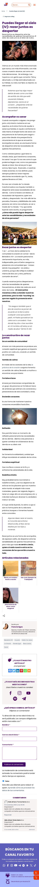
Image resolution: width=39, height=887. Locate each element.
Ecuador (17, 640)
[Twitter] (13, 670)
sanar (6, 647)
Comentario (8, 745)
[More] (29, 670)
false (7, 781)
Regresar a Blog (8, 16)
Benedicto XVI (8, 640)
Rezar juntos (27, 643)
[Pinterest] (21, 670)
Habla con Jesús (27, 640)
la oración (7, 643)
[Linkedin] (17, 670)
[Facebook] (10, 670)
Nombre (6, 725)
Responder (7, 815)
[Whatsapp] (25, 670)
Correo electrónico (10, 735)
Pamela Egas (17, 643)
